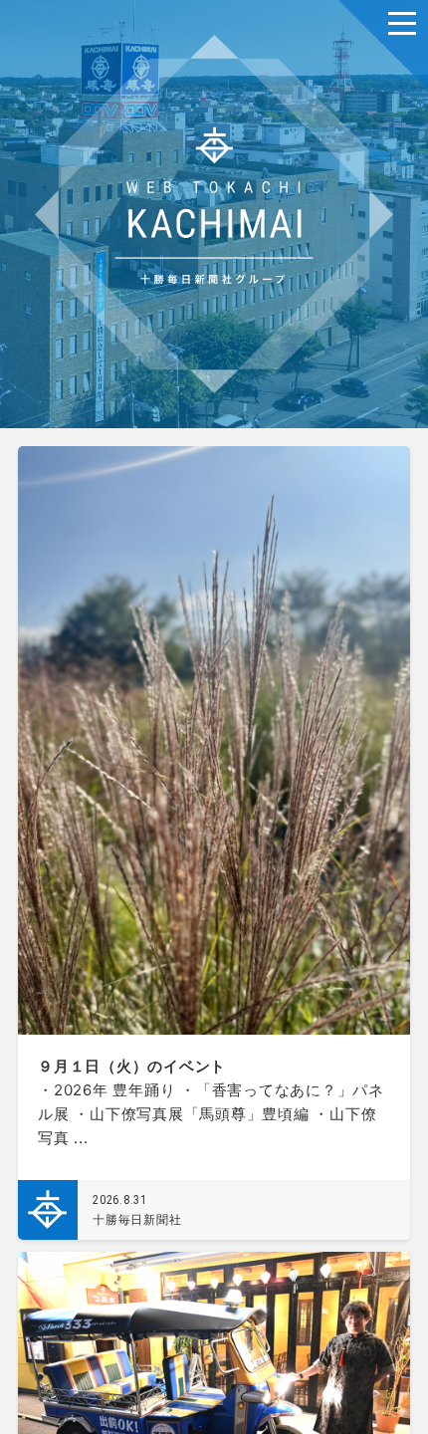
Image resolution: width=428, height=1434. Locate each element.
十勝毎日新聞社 (137, 1219)
